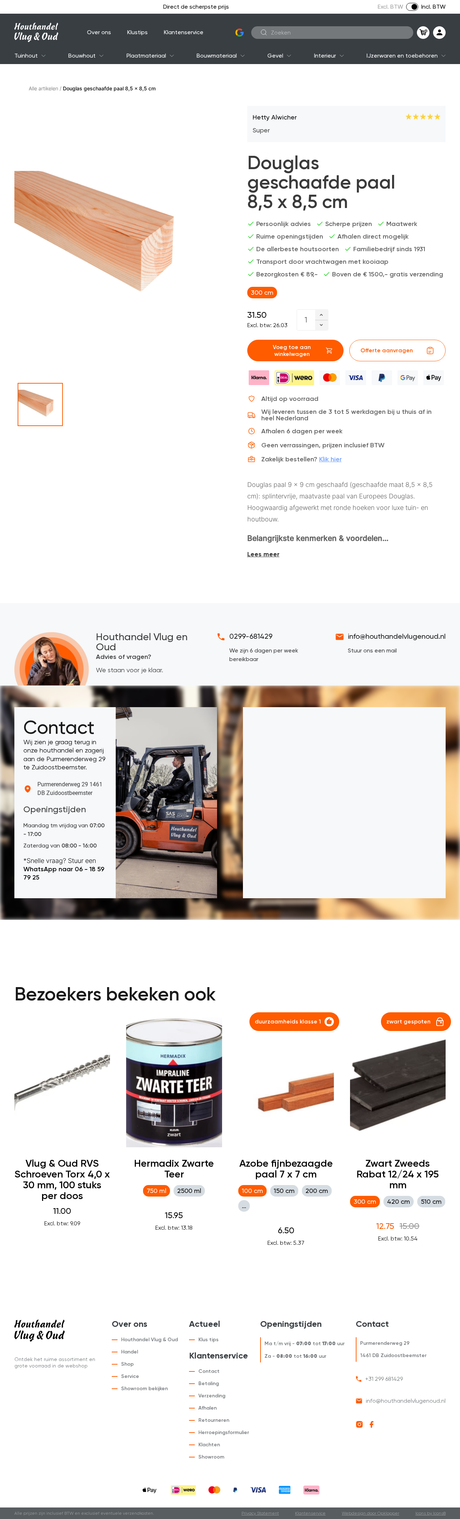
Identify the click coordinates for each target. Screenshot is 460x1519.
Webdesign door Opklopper (370, 1513)
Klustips (137, 32)
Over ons (99, 32)
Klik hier (330, 459)
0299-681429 (250, 636)
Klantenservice (183, 32)
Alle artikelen (43, 88)
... (244, 1206)
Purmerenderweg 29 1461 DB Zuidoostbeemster (69, 788)
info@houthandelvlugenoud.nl (397, 636)
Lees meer (263, 554)
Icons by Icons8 (430, 1513)
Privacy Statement (260, 1513)
